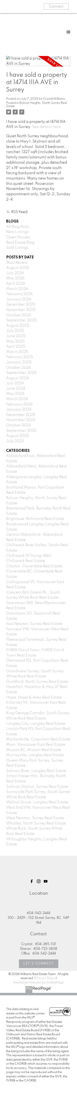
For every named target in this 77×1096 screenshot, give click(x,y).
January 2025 (19, 362)
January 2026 (18, 299)
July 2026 (15, 273)
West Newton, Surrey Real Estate (35, 818)
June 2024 (15, 388)
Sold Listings (17, 248)
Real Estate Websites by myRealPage (38, 982)
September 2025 (21, 320)
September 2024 (21, 373)
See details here (46, 127)
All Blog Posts (17, 227)
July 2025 (15, 331)
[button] (31, 881)
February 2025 (19, 357)
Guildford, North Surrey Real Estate (37, 682)
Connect (56, 6)
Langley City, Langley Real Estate (35, 724)
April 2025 (15, 346)
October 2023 (18, 425)
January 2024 (18, 409)
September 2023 (21, 431)
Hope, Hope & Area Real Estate (34, 697)
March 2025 (17, 352)
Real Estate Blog (20, 242)
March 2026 (17, 289)
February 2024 (19, 404)
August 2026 (17, 268)
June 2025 (15, 336)
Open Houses (18, 237)
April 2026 (15, 283)
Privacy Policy (45, 978)
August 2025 (17, 326)
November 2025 (21, 310)
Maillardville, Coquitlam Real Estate (38, 739)
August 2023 (17, 436)
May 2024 (15, 394)
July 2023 (15, 441)
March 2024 (17, 399)
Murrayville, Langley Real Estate (35, 755)
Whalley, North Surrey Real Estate (36, 823)
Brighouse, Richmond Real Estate (35, 519)
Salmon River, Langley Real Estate (36, 771)
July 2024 (15, 383)
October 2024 (18, 368)
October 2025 (18, 315)
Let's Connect (38, 963)
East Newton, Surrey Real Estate (34, 624)
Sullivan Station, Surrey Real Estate (37, 787)
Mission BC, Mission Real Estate (33, 750)
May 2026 (15, 278)
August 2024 (17, 378)
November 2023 (20, 420)
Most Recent (17, 263)
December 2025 (20, 304)
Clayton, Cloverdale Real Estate (34, 566)
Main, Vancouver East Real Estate (35, 745)
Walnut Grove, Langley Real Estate (37, 802)
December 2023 (20, 415)
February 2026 (19, 294)
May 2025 (15, 341)
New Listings (17, 232)
